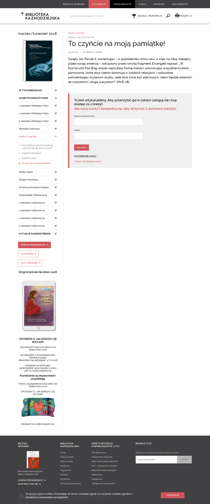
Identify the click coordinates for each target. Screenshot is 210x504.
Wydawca (65, 479)
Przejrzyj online (28, 484)
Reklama (64, 466)
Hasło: (77, 130)
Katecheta (97, 474)
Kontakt (159, 4)
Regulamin (65, 470)
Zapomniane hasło (85, 156)
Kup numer (27, 254)
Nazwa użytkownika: (84, 116)
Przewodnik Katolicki (102, 457)
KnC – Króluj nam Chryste (104, 466)
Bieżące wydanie (74, 4)
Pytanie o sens (29, 158)
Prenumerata (122, 4)
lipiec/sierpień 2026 (28, 474)
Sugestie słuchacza (31, 153)
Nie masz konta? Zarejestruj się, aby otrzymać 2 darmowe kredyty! (125, 108)
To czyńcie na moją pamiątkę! (36, 163)
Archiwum (99, 4)
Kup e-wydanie (29, 263)
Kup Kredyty (180, 4)
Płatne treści (66, 461)
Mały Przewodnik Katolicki (105, 461)
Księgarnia (97, 479)
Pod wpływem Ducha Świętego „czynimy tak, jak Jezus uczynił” (37, 146)
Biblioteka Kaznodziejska (30, 471)
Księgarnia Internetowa (103, 483)
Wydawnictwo (99, 452)
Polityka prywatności (70, 483)
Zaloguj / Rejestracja (149, 16)
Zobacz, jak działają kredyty (87, 161)
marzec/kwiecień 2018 (37, 34)
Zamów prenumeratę (33, 245)
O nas (142, 4)
